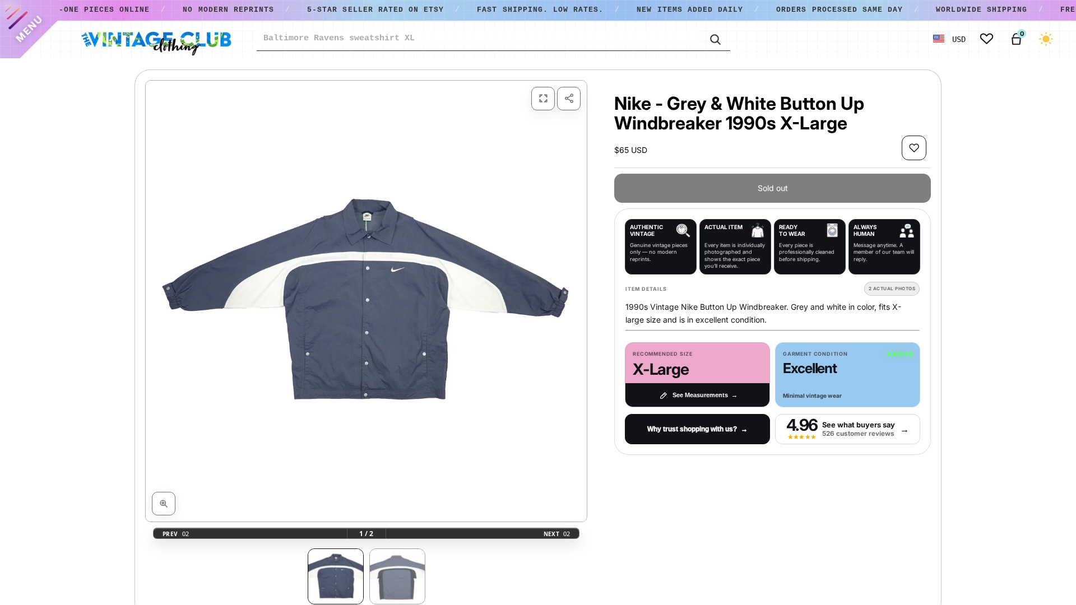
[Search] (715, 38)
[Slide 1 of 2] (336, 576)
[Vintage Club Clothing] (156, 39)
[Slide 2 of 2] (397, 576)
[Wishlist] (986, 39)
